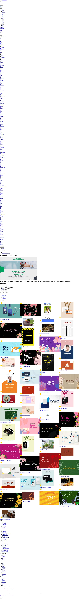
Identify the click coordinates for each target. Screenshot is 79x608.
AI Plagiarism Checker (5, 550)
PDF (2, 569)
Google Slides (4, 568)
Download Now (2, 595)
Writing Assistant (4, 524)
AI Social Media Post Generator (6, 533)
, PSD (3, 297)
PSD (2, 572)
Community (3, 578)
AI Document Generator (5, 535)
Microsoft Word (4, 295)
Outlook (3, 566)
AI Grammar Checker (5, 551)
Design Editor (4, 523)
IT (2, 559)
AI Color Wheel (4, 545)
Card (2, 251)
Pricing (3, 579)
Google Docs (3, 567)
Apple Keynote (4, 571)
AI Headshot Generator (5, 544)
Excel (2, 564)
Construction (3, 558)
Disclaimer (3, 583)
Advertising (3, 556)
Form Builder (3, 526)
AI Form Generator (4, 536)
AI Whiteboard (4, 538)
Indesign (3, 573)
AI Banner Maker (4, 534)
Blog (2, 584)
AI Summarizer (4, 549)
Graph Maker (3, 528)
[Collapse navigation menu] (1, 35)
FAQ (2, 585)
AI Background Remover (5, 548)
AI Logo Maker (4, 531)
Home (3, 248)
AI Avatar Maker (4, 547)
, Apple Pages (4, 298)
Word (2, 563)
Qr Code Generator (4, 543)
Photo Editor (3, 527)
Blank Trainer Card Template (6, 253)
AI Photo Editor (4, 539)
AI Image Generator (4, 532)
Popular (3, 575)
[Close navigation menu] (1, 8)
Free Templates (4, 574)
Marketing (3, 554)
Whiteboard (3, 525)
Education (3, 560)
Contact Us (3, 580)
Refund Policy (4, 582)
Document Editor (4, 522)
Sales (2, 555)
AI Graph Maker (4, 540)
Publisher (3, 565)
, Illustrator (3, 296)
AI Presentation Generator (5, 537)
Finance (3, 557)
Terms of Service (4, 581)
